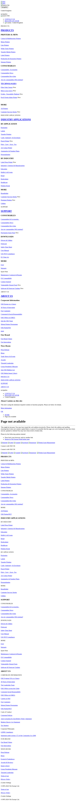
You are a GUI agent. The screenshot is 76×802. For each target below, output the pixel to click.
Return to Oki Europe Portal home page (17, 439)
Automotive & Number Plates (10, 151)
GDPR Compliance (7, 732)
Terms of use (5, 776)
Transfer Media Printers (8, 52)
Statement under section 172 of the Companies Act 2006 (18, 735)
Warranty (4, 268)
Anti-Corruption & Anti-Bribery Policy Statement (16, 719)
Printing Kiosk (5, 186)
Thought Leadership (7, 363)
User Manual (5, 250)
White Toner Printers (7, 48)
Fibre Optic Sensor (7, 87)
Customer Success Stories (9, 112)
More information (6, 408)
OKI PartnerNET (6, 514)
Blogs (2, 353)
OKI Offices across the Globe (10, 688)
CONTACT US (10, 19)
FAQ (2, 265)
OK (2, 411)
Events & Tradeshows (8, 759)
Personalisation (5, 154)
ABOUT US (7, 296)
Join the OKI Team (7, 321)
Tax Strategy (5, 725)
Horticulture (4, 179)
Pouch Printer (5, 141)
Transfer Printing (6, 134)
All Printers (4, 108)
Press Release (5, 350)
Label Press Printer (7, 162)
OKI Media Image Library (9, 373)
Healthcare (4, 182)
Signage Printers (6, 62)
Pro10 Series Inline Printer (9, 97)
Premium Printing (6, 200)
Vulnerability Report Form (9, 285)
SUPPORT (6, 211)
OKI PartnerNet (6, 328)
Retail (2, 176)
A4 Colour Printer (6, 148)
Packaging (4, 127)
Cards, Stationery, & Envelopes (10, 138)
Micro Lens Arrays (7, 91)
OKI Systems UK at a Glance (10, 678)
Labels (3, 131)
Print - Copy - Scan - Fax (9, 144)
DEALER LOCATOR (12, 21)
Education (4, 169)
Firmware (4, 244)
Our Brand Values (6, 339)
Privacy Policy (5, 779)
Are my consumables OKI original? (12, 80)
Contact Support (6, 282)
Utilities (3, 203)
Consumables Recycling (8, 76)
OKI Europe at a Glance (8, 304)
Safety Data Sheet (6, 247)
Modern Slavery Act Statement (10, 722)
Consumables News (7, 73)
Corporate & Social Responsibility (11, 314)
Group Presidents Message (9, 769)
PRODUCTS (7, 30)
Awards (3, 360)
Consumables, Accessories (9, 70)
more (2, 331)
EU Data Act (5, 257)
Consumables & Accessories (10, 219)
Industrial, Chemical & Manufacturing (13, 165)
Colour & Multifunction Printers (11, 38)
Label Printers (5, 55)
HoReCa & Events (7, 172)
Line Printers (5, 45)
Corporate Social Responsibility (11, 692)
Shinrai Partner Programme (9, 324)
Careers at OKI (5, 698)
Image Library (5, 766)
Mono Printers (5, 42)
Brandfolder (4, 193)
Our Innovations (6, 342)
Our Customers (5, 311)
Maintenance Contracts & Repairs (11, 275)
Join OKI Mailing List (8, 370)
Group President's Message (9, 366)
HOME (7, 415)
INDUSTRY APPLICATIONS (16, 119)
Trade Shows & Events (8, 356)
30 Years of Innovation (8, 307)
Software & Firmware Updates (10, 288)
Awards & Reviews (7, 762)
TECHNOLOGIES (8, 84)
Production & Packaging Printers (11, 59)
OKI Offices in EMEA (8, 317)
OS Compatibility (6, 278)
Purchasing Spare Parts (8, 233)
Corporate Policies (6, 715)
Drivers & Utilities (6, 240)
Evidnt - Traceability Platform (10, 94)
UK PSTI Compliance (8, 254)
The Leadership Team (7, 685)
